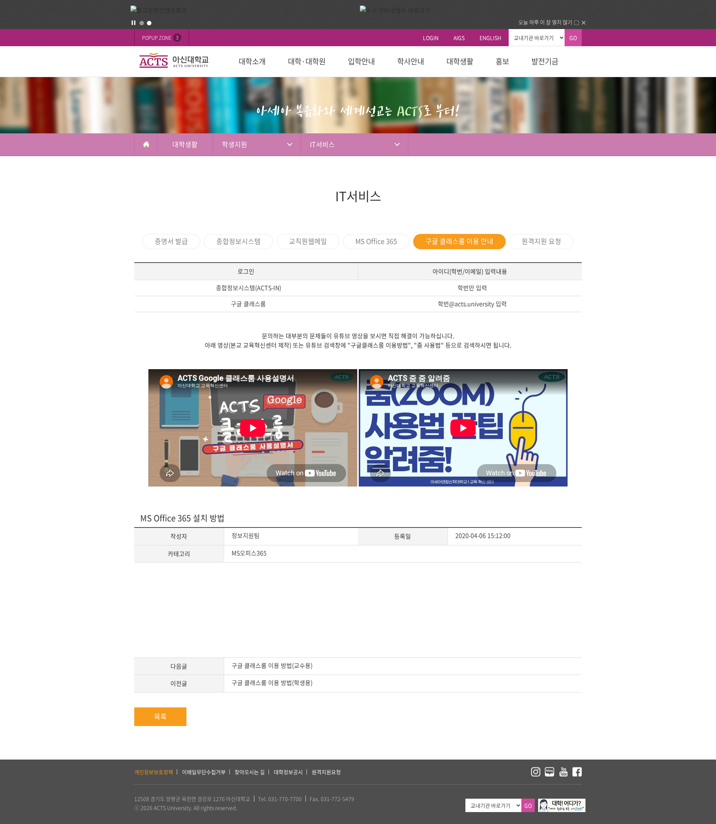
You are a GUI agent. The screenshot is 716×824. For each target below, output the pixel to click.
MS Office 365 (376, 241)
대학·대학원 (307, 61)
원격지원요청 (326, 771)
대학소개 (252, 61)
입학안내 (361, 61)
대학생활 (459, 61)
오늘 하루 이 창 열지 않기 (545, 22)
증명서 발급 (171, 241)
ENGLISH (490, 37)
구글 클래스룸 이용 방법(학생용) (272, 682)
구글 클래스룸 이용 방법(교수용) (272, 665)
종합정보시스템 (238, 241)
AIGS (459, 37)
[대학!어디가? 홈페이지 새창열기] (561, 802)
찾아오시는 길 (250, 771)
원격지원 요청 (541, 241)
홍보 (502, 61)
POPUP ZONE (160, 37)
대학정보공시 (288, 771)
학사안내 (410, 61)
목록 (160, 717)
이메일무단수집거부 (204, 771)
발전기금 (544, 61)
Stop (133, 22)
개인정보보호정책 (153, 771)
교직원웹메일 (308, 241)
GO (573, 37)
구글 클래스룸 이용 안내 (459, 241)
